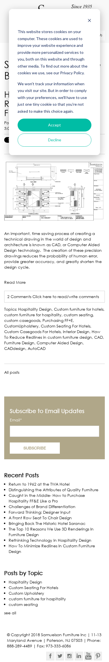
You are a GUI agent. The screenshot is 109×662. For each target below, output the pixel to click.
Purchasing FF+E (57, 320)
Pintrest (98, 656)
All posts (11, 372)
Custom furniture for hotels (78, 309)
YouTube (88, 656)
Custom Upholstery (26, 593)
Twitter (60, 656)
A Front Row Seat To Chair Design (40, 517)
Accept (54, 125)
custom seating (78, 314)
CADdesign (14, 348)
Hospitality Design (35, 309)
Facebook (50, 656)
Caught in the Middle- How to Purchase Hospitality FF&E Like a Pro (47, 498)
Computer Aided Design (60, 342)
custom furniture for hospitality (32, 314)
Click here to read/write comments (65, 296)
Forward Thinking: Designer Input (39, 512)
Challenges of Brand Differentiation (42, 506)
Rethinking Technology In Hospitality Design (50, 540)
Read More (15, 282)
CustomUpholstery (21, 326)
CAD (98, 337)
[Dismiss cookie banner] (89, 21)
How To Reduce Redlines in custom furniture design (52, 334)
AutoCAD (37, 348)
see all (10, 612)
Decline (54, 139)
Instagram (69, 656)
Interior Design (76, 331)
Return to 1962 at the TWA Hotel (39, 484)
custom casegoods (22, 320)
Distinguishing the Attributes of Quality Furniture (53, 489)
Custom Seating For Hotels (65, 326)
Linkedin (79, 656)
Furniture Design (19, 342)
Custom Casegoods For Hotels (32, 331)
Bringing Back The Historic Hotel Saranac (47, 523)
